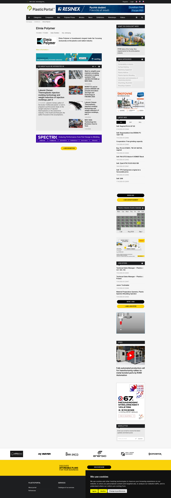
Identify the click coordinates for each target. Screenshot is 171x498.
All (121, 122)
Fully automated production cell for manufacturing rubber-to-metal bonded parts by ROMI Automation (130, 371)
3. (118, 217)
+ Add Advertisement (130, 200)
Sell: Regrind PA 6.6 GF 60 (125, 126)
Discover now (99, 467)
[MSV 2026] (130, 402)
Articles (81, 17)
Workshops (112, 17)
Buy (131, 122)
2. (142, 214)
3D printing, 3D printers (125, 83)
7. (135, 217)
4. (122, 217)
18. (123, 223)
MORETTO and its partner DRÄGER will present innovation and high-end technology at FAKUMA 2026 (92, 92)
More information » (42, 50)
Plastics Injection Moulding (126, 75)
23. (143, 223)
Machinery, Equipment (125, 70)
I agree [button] (94, 491)
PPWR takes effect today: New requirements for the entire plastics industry (129, 51)
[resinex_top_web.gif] (100, 9)
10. (119, 220)
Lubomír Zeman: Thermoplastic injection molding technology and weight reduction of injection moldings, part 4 (51, 95)
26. (127, 226)
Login (132, 1)
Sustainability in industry (125, 64)
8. (138, 217)
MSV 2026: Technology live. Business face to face (43, 1)
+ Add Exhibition (69, 148)
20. (131, 223)
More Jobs (131, 302)
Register (125, 1)
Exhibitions (100, 17)
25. (123, 226)
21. (135, 223)
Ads (58, 17)
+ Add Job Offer (130, 306)
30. (143, 226)
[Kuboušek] (130, 102)
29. (139, 226)
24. (119, 226)
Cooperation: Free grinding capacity (129, 141)
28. (135, 226)
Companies (49, 17)
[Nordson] (130, 325)
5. (127, 217)
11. (123, 220)
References (32, 490)
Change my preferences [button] (117, 491)
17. (119, 223)
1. (138, 214)
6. (131, 217)
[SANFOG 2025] (69, 57)
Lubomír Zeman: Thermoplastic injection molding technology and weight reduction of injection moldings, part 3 (92, 108)
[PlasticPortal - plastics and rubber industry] (41, 9)
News (90, 17)
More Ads (130, 195)
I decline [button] (103, 491)
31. (119, 229)
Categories (37, 17)
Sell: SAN (119, 178)
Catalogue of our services (66, 487)
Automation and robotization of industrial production (128, 79)
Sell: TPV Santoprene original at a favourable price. (128, 171)
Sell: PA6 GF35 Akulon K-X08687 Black (130, 157)
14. (135, 220)
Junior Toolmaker (122, 285)
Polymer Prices (69, 17)
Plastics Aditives (123, 72)
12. (127, 220)
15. (139, 220)
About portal (32, 487)
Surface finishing (123, 67)
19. (127, 223)
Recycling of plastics (124, 85)
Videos (122, 17)
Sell (140, 122)
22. (139, 223)
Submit (140, 438)
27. (131, 226)
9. (142, 217)
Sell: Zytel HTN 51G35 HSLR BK (127, 163)
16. (143, 220)
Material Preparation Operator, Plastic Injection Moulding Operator (130, 293)
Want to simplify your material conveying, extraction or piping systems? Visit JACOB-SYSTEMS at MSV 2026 (92, 76)
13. (131, 220)
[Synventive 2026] (69, 139)
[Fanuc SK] (130, 248)
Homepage (29, 22)
